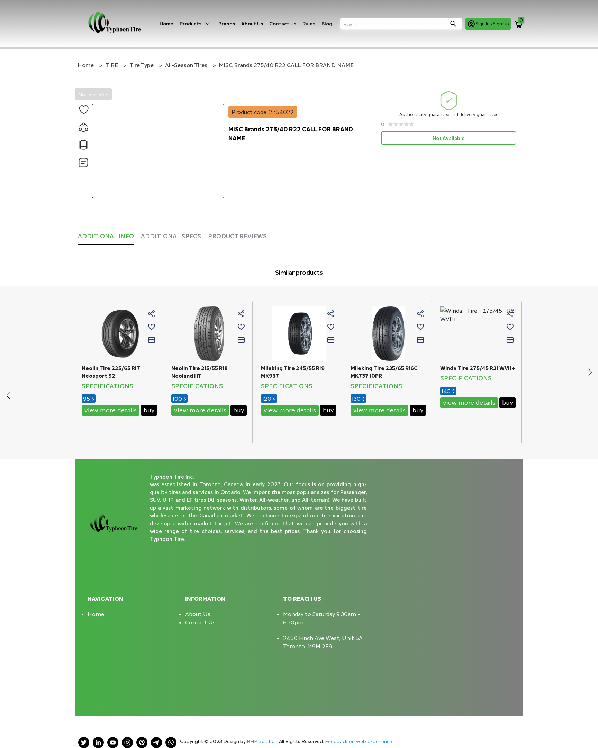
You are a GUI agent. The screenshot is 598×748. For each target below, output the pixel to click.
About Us (252, 23)
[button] (590, 372)
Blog (326, 23)
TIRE (111, 65)
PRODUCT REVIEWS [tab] (237, 236)
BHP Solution (263, 741)
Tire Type (141, 65)
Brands (226, 23)
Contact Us (282, 23)
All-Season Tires (186, 65)
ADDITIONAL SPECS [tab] (171, 236)
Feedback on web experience (358, 741)
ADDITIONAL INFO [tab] (106, 236)
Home (166, 23)
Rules (308, 23)
